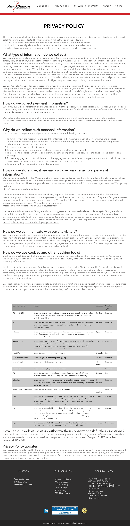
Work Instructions (62, 482)
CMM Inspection (62, 493)
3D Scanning (60, 490)
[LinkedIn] (46, 511)
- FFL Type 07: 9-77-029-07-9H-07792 (104, 486)
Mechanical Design (63, 479)
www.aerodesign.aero (68, 37)
